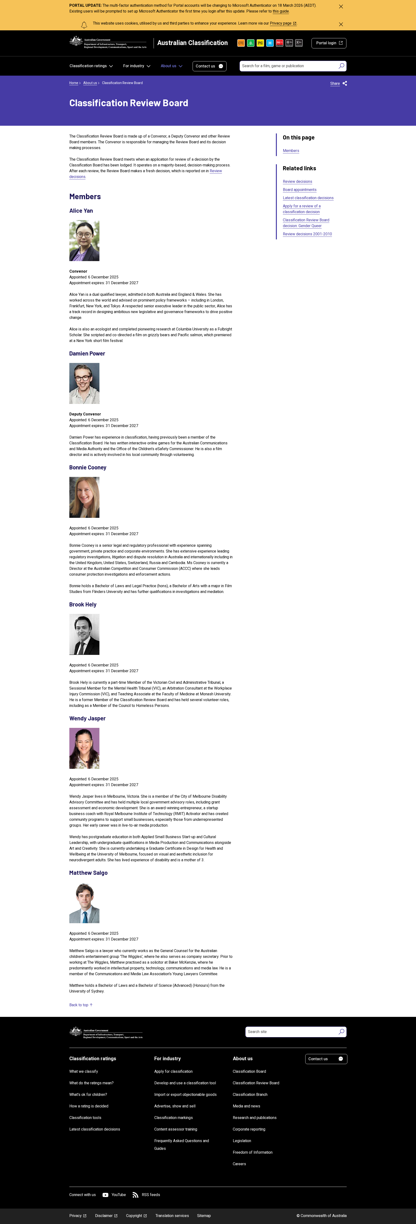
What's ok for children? (88, 1095)
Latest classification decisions (308, 198)
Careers (239, 1164)
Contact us (205, 66)
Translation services (172, 1216)
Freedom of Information (253, 1152)
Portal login (326, 43)
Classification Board (249, 1071)
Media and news (246, 1106)
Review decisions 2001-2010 (307, 234)
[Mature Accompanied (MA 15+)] (279, 43)
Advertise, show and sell (174, 1106)
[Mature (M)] (270, 43)
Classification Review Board (256, 1083)
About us (168, 66)
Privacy (75, 1216)
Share (335, 83)
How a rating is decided (88, 1106)
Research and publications (255, 1118)
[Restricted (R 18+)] (289, 43)
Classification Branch (250, 1095)
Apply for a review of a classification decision (302, 209)
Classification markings (173, 1118)
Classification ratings (88, 66)
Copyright (134, 1216)
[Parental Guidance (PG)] (260, 43)
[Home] (107, 42)
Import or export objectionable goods (185, 1095)
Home (73, 83)
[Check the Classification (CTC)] (241, 43)
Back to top (78, 1005)
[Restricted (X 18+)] (299, 43)
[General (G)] (250, 43)
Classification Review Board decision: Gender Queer (306, 223)
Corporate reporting (249, 1129)
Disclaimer (104, 1216)
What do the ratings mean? (91, 1083)
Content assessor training (175, 1129)
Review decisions (297, 181)
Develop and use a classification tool (185, 1083)
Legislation (242, 1141)
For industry (133, 66)
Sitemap (204, 1216)
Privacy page (281, 23)
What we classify (83, 1071)
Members (291, 151)
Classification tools (85, 1118)
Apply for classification (173, 1071)
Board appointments (300, 190)
